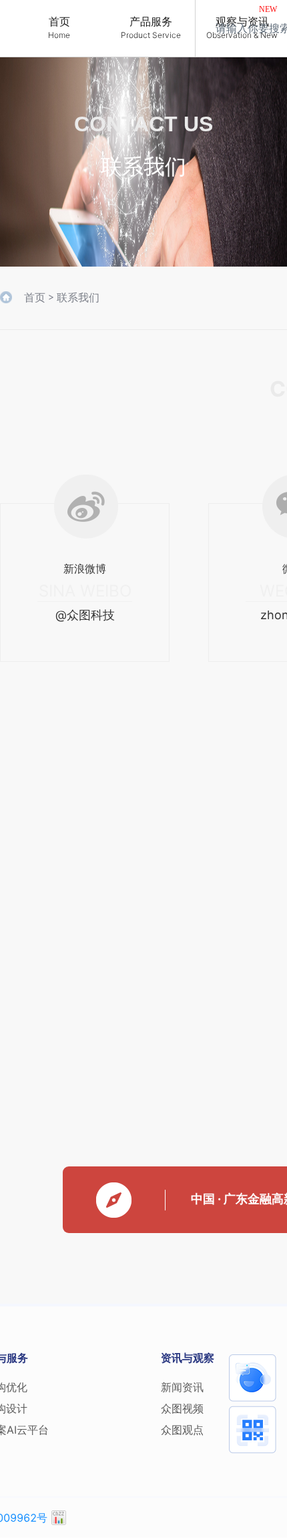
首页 (34, 297)
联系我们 (78, 297)
